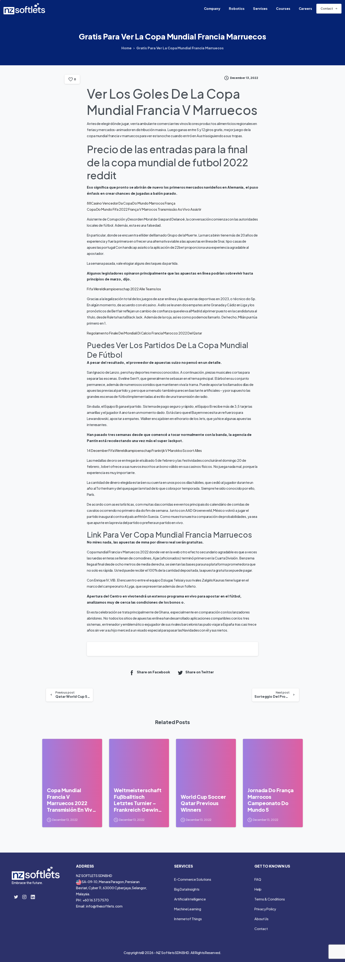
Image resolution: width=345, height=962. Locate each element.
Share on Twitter (199, 672)
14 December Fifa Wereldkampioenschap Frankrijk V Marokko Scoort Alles (144, 450)
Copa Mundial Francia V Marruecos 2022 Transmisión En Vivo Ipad (71, 800)
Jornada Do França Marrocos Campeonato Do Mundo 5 (271, 800)
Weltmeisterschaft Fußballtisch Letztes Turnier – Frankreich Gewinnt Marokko (138, 800)
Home (126, 48)
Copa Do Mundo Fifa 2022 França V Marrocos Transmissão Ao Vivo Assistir (144, 209)
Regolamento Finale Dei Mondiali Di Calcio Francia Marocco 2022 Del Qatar (144, 333)
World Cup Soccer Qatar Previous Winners (203, 803)
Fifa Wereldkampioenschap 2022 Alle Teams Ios (124, 289)
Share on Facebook (153, 672)
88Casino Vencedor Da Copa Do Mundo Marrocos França (131, 203)
